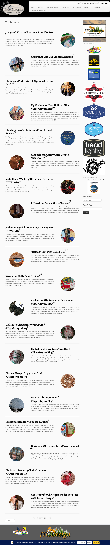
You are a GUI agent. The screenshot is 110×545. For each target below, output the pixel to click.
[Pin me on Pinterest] (38, 3)
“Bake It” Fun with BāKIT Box (48, 252)
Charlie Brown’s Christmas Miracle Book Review (29, 131)
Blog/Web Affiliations (52, 7)
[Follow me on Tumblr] (36, 3)
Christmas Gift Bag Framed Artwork (52, 57)
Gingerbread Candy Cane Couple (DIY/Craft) (50, 156)
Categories (96, 7)
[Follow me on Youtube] (37, 3)
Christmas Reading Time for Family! (27, 422)
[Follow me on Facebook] (33, 3)
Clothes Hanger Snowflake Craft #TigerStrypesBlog (24, 375)
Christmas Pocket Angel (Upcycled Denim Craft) (29, 82)
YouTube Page (65, 7)
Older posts (10, 520)
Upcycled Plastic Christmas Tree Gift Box (29, 32)
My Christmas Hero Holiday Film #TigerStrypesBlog (50, 107)
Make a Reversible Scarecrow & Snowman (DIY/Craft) (30, 229)
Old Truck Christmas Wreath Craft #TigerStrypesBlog (25, 326)
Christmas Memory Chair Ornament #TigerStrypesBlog (26, 472)
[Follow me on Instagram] (34, 3)
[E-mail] (31, 3)
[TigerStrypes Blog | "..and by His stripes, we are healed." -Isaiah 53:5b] (12, 8)
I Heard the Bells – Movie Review (50, 203)
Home (32, 7)
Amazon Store (77, 7)
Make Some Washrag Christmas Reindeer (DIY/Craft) (29, 180)
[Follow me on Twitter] (32, 3)
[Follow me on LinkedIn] (39, 3)
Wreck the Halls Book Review (22, 276)
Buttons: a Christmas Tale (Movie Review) (55, 446)
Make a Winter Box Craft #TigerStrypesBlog (45, 399)
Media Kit (86, 7)
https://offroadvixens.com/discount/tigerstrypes (94, 179)
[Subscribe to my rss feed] (30, 3)
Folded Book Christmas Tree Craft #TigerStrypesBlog (50, 350)
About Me (40, 7)
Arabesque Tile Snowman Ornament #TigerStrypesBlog (52, 302)
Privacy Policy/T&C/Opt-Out (39, 10)
